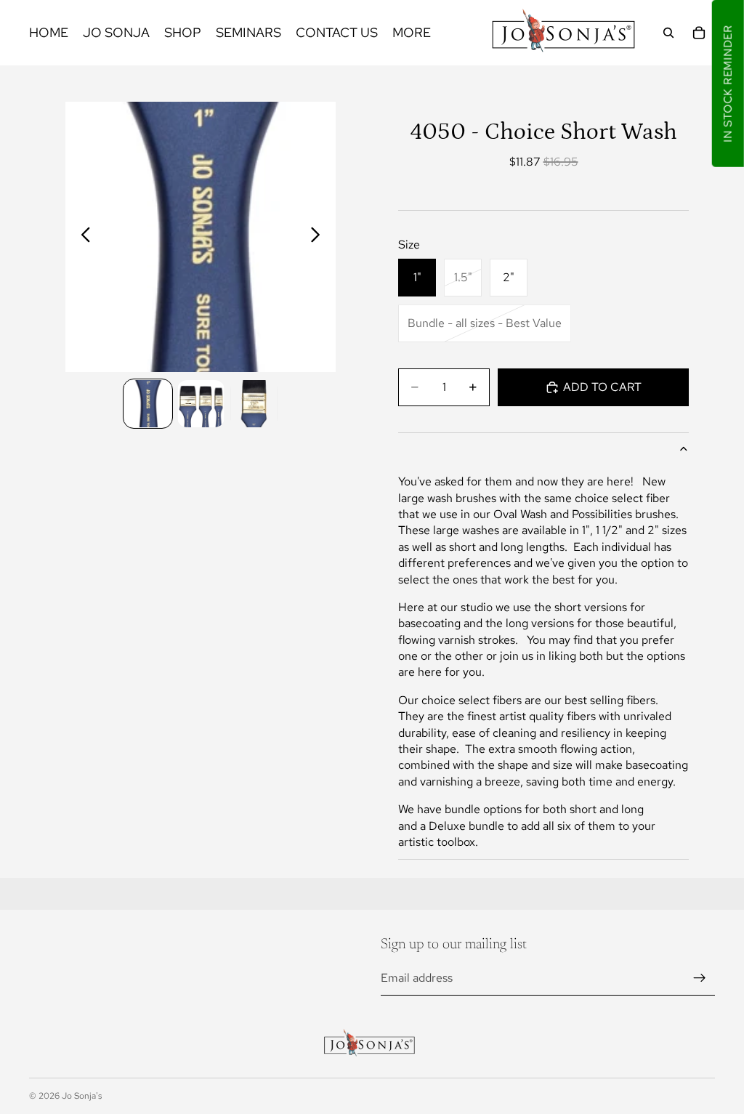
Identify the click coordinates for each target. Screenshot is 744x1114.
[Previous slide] (81, 237)
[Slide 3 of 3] (254, 403)
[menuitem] (411, 32)
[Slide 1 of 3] (147, 403)
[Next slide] (319, 237)
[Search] (668, 33)
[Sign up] (699, 978)
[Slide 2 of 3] (201, 403)
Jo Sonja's (82, 1096)
